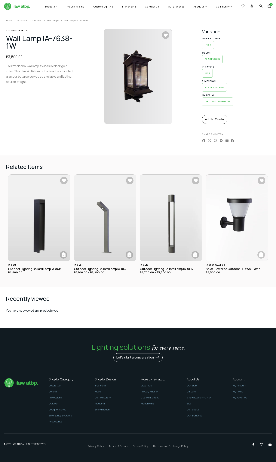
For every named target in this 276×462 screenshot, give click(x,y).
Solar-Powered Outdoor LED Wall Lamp (233, 269)
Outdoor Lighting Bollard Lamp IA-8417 (166, 269)
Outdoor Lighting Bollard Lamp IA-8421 (100, 269)
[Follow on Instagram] (259, 445)
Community (223, 6)
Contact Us (152, 6)
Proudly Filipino (75, 6)
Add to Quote (214, 119)
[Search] (261, 6)
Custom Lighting (103, 6)
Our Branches (176, 6)
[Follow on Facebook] (251, 445)
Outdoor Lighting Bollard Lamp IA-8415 (35, 269)
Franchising (129, 6)
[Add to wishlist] (165, 35)
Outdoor (37, 20)
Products (49, 6)
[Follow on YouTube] (268, 445)
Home (9, 20)
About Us (199, 6)
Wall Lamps (53, 20)
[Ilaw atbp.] (17, 6)
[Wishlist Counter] (243, 6)
